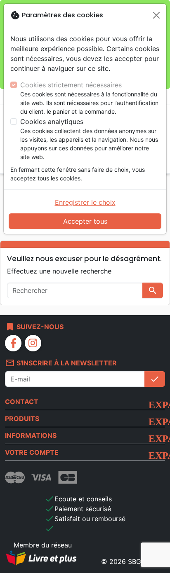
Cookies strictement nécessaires (71, 85)
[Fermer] (156, 15)
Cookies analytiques (51, 121)
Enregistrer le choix (85, 202)
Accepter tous (85, 221)
